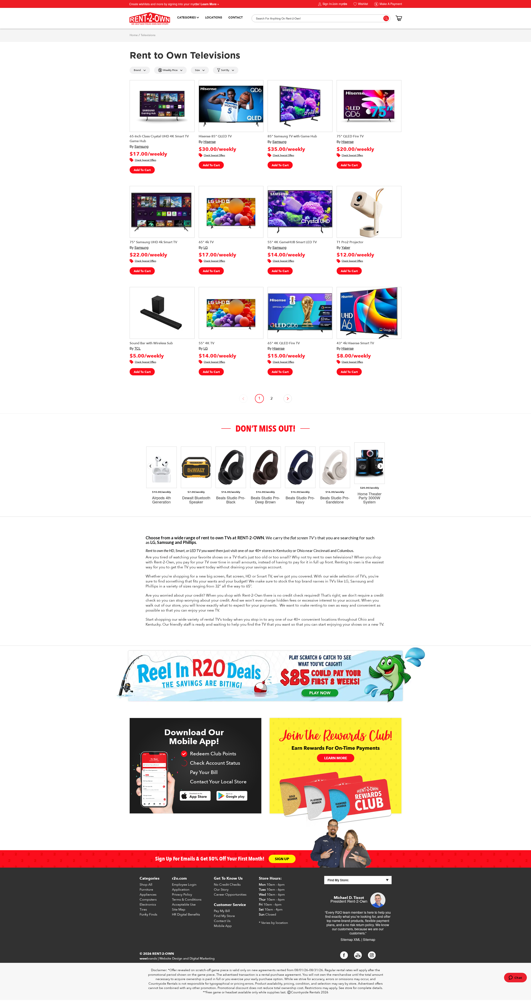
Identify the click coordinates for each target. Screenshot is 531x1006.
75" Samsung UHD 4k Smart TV (153, 242)
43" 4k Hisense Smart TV (355, 343)
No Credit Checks (227, 884)
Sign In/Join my (334, 4)
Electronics (148, 904)
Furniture (146, 889)
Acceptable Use (184, 904)
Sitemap (369, 939)
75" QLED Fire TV (350, 136)
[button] (381, 466)
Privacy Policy (182, 894)
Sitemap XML (350, 939)
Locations (213, 17)
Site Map (178, 909)
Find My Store (224, 916)
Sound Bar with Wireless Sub (151, 343)
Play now (320, 693)
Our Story (221, 889)
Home (134, 35)
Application (180, 889)
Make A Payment (390, 4)
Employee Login (184, 884)
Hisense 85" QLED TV (215, 136)
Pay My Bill (222, 911)
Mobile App (223, 926)
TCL (137, 348)
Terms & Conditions (186, 899)
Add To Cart (142, 170)
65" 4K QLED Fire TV (284, 343)
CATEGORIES (186, 17)
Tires (143, 909)
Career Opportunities (230, 894)
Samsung (141, 146)
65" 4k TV (206, 242)
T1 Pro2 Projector (350, 242)
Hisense (209, 141)
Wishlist (362, 4)
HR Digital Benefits (186, 914)
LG (205, 247)
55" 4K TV (206, 343)
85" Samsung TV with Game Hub (292, 136)
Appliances (148, 894)
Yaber (345, 247)
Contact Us (222, 921)
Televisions (148, 35)
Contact (235, 17)
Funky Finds (148, 914)
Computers (148, 899)
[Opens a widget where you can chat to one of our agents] (515, 978)
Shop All (146, 884)
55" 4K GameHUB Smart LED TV (292, 242)
